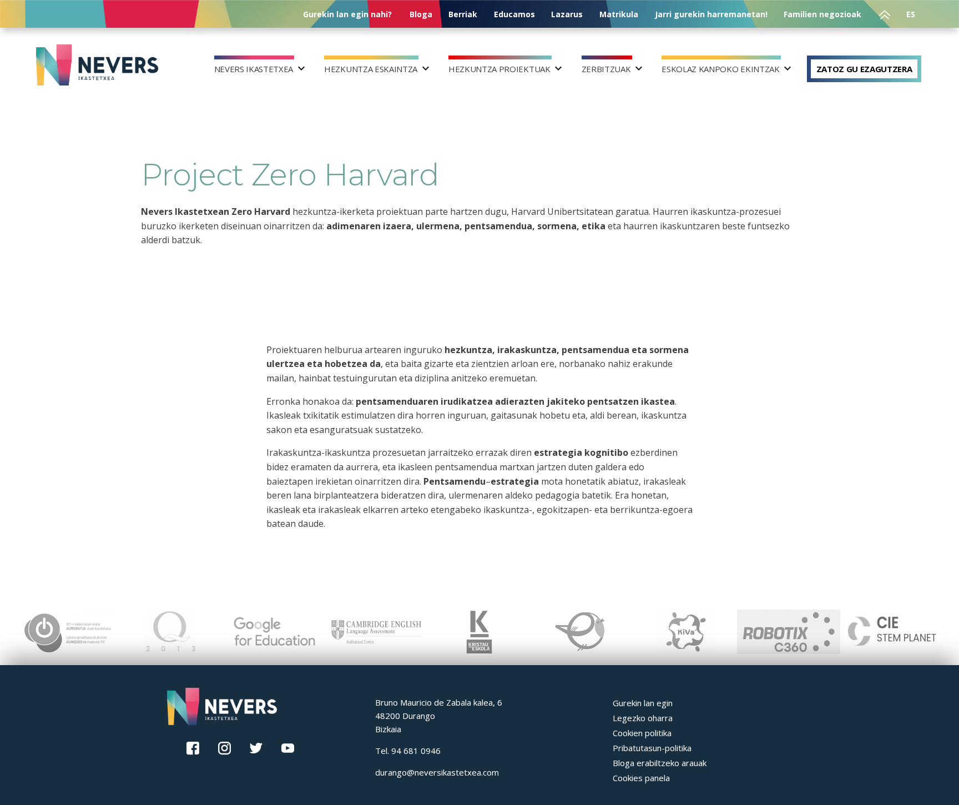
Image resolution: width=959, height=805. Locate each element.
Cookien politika (642, 732)
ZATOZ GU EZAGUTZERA (864, 68)
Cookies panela (641, 777)
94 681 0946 (416, 750)
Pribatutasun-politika (652, 747)
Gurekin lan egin (643, 702)
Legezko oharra (643, 717)
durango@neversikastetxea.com (437, 772)
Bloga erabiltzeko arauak (659, 762)
